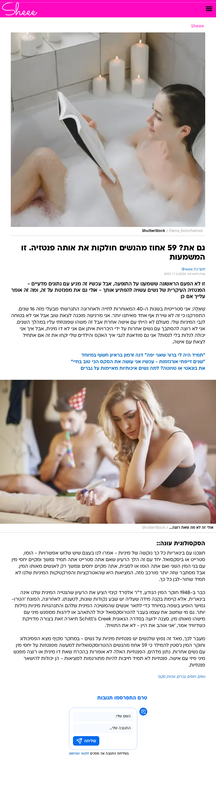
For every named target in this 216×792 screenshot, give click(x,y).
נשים (201, 677)
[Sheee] (19, 8)
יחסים (192, 677)
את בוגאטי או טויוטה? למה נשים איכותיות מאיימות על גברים (143, 368)
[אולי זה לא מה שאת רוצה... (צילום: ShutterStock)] (108, 456)
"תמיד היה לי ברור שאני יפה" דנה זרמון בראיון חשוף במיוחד (143, 355)
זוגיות (171, 677)
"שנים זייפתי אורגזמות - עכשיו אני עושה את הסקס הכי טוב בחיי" (138, 362)
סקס (161, 677)
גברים (181, 677)
